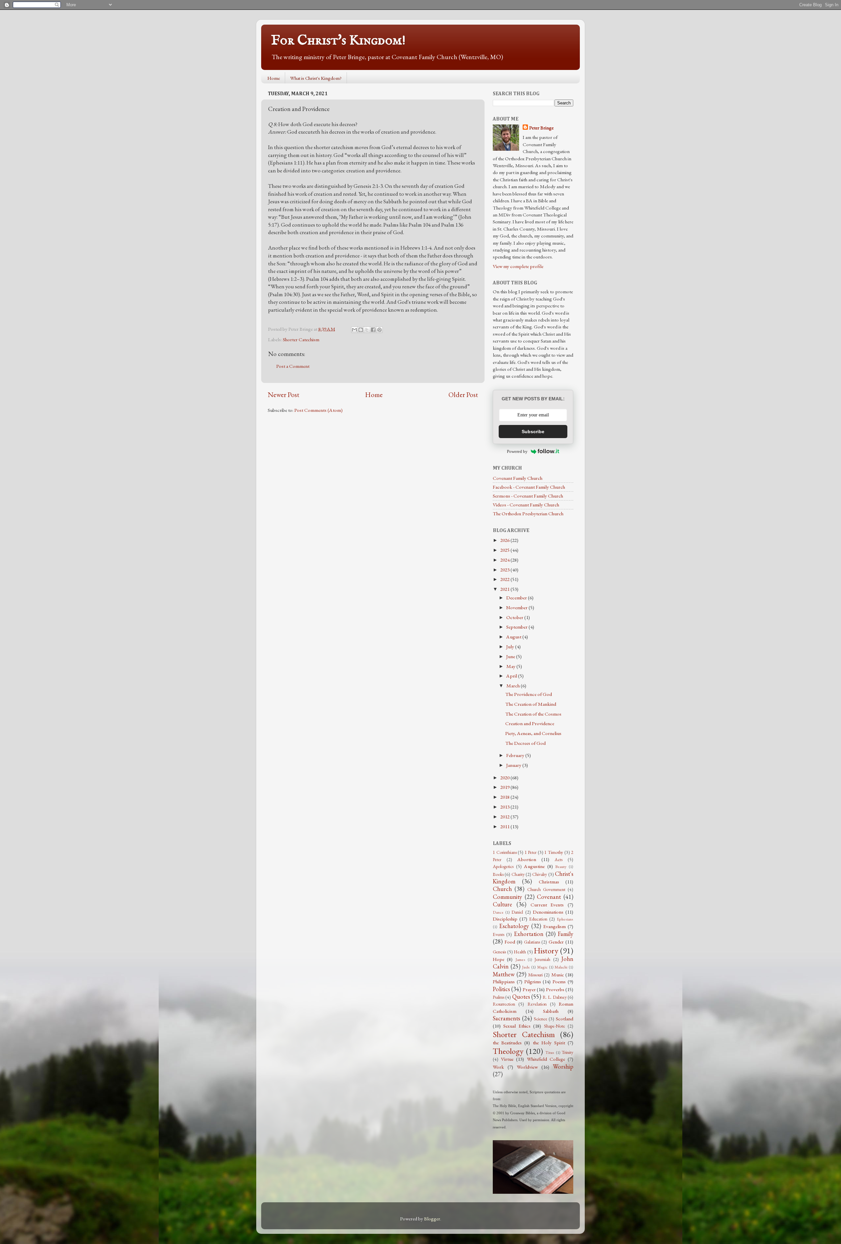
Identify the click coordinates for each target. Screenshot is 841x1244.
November (517, 607)
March (513, 685)
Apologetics (503, 866)
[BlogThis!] (360, 329)
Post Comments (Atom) (318, 410)
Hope (498, 959)
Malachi (561, 967)
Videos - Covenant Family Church (526, 504)
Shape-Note (554, 1026)
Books (498, 874)
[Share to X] (367, 329)
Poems (559, 981)
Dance (498, 912)
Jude (526, 967)
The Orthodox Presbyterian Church (528, 513)
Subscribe (533, 431)
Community (507, 896)
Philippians (504, 981)
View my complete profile (518, 266)
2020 (505, 777)
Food (510, 942)
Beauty (560, 866)
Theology (508, 1051)
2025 (505, 550)
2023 (505, 569)
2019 (505, 787)
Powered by (517, 451)
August (514, 636)
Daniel (517, 912)
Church (502, 889)
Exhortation (528, 934)
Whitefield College (546, 1059)
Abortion (526, 859)
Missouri (535, 975)
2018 (505, 797)
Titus (549, 1052)
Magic (542, 967)
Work (498, 1067)
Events (498, 934)
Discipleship (505, 919)
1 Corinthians (505, 852)
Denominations (548, 912)
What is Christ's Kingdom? (316, 78)
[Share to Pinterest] (379, 329)
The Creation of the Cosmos (533, 714)
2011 (505, 826)
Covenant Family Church (517, 478)
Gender (556, 942)
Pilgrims (532, 981)
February (515, 755)
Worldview (527, 1067)
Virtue (507, 1059)
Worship (563, 1066)
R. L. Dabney (555, 997)
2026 (505, 540)
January (514, 765)
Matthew (504, 974)
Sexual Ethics (516, 1026)
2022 (505, 579)
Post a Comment (292, 366)
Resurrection (504, 1004)
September (517, 627)
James (520, 959)
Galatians (532, 942)
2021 (505, 589)
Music (557, 974)
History (546, 950)
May (511, 666)
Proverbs (555, 989)
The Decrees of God (525, 743)
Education (538, 919)
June (511, 656)
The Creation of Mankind (530, 704)
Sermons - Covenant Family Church (528, 496)
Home (273, 78)
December (517, 597)
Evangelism (554, 926)
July (510, 646)
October (515, 617)
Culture (502, 904)
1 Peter (531, 852)
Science (540, 1019)
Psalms (498, 997)
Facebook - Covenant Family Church (529, 487)
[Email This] (354, 329)
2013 (505, 807)
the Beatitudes (507, 1042)
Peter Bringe (541, 127)
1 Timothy (553, 852)
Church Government (546, 889)
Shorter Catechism (301, 339)
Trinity (567, 1052)
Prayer (529, 989)
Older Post (463, 394)
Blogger (432, 1218)
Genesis (499, 952)
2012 (505, 816)
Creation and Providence (529, 723)
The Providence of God (528, 694)
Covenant (549, 896)
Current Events (547, 904)
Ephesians (565, 919)
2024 (505, 560)
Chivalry (539, 874)
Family (565, 934)
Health (520, 952)
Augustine (534, 866)
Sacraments (506, 1018)
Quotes (521, 996)
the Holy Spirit (549, 1042)
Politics (501, 989)
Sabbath (550, 1011)
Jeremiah (542, 959)
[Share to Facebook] (373, 329)
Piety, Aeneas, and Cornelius (533, 733)
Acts (558, 859)
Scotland (564, 1018)
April (512, 676)
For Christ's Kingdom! (338, 40)
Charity (518, 874)
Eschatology (514, 926)
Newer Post (283, 394)
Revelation (537, 1004)
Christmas (549, 881)
